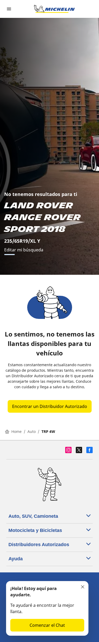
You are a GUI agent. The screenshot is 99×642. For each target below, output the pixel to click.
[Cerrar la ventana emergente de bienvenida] (82, 587)
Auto (31, 431)
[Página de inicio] (54, 9)
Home (16, 431)
